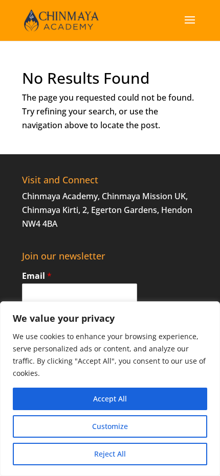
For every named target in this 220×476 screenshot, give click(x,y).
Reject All (110, 454)
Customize (110, 426)
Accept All (110, 398)
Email (37, 276)
